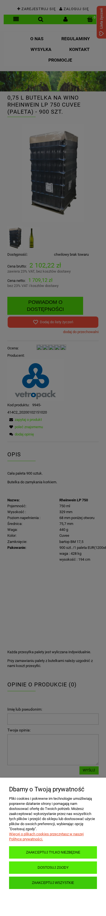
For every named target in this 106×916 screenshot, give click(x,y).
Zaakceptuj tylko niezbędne (53, 852)
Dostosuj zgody (53, 867)
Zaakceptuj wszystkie (53, 882)
